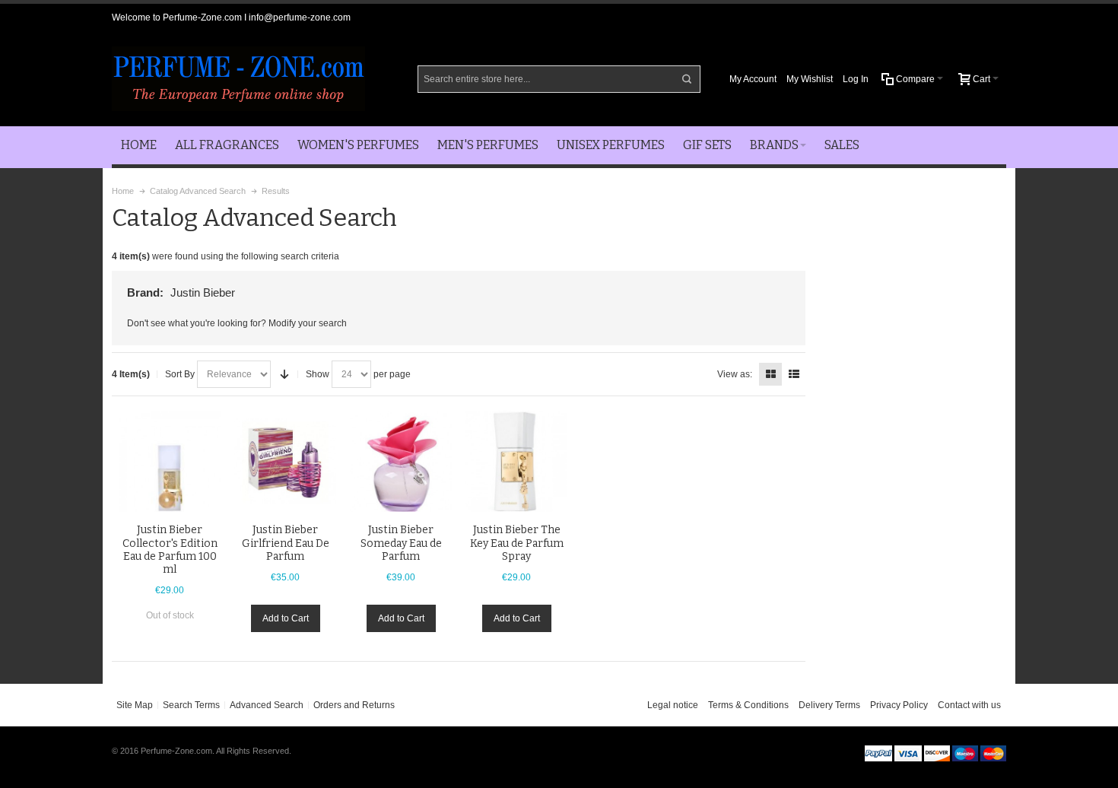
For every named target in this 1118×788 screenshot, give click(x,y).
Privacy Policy (899, 705)
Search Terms (191, 705)
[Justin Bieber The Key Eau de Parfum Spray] (516, 462)
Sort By (180, 374)
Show (317, 374)
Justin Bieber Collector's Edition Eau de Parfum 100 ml (170, 549)
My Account (753, 79)
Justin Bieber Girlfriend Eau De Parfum (285, 542)
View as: (734, 374)
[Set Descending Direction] (284, 374)
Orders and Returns (354, 705)
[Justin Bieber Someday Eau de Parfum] (401, 462)
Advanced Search (266, 705)
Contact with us (969, 705)
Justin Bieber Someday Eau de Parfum (401, 542)
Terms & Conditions (748, 705)
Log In (856, 79)
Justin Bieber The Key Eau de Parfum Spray (517, 542)
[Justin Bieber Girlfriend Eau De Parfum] (285, 462)
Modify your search (307, 323)
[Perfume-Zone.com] (238, 78)
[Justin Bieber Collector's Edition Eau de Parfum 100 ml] (170, 462)
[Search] (687, 79)
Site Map (134, 705)
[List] (794, 374)
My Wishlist (809, 79)
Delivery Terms (829, 705)
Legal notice (672, 705)
